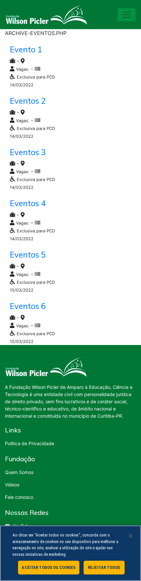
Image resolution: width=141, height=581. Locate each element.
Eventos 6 (28, 306)
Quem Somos (19, 472)
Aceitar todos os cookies (48, 567)
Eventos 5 (28, 255)
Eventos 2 (28, 101)
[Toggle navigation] (126, 14)
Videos (12, 484)
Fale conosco (19, 497)
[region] (70, 553)
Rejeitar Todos (104, 567)
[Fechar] (130, 536)
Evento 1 (26, 49)
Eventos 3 (28, 152)
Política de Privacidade (29, 443)
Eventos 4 (28, 203)
